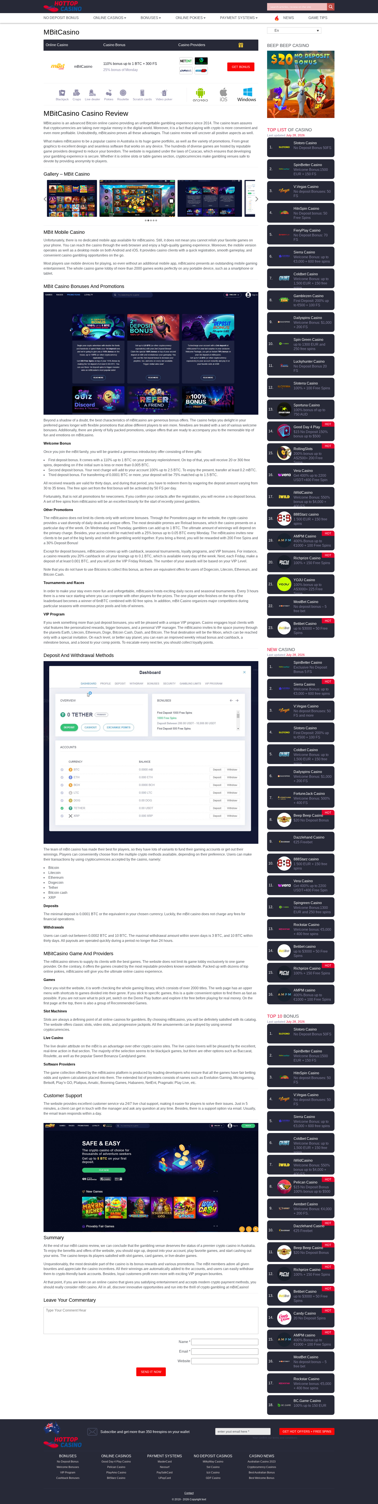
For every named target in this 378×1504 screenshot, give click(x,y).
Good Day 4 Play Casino (116, 1461)
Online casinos (116, 1456)
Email (184, 1351)
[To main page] (63, 6)
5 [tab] (156, 220)
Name (184, 1342)
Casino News (261, 1456)
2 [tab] (148, 220)
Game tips (317, 18)
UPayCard (164, 1478)
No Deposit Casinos (213, 1456)
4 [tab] (153, 220)
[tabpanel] (90, 198)
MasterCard (165, 1461)
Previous (45, 199)
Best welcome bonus (261, 1478)
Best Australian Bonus (262, 1472)
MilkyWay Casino (213, 1461)
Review (284, 147)
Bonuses (68, 1456)
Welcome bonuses (68, 1467)
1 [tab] (146, 220)
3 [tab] (151, 220)
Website (184, 1361)
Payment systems (164, 1456)
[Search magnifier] (330, 6)
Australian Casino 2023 (262, 1461)
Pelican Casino (116, 1467)
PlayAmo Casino (116, 1472)
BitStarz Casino (116, 1478)
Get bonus (241, 67)
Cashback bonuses (67, 1478)
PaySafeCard (165, 1472)
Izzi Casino (213, 1472)
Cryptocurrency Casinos (261, 1467)
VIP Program (67, 1472)
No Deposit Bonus (61, 18)
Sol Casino (213, 1467)
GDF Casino (213, 1478)
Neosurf (164, 1467)
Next (256, 199)
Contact (189, 1493)
